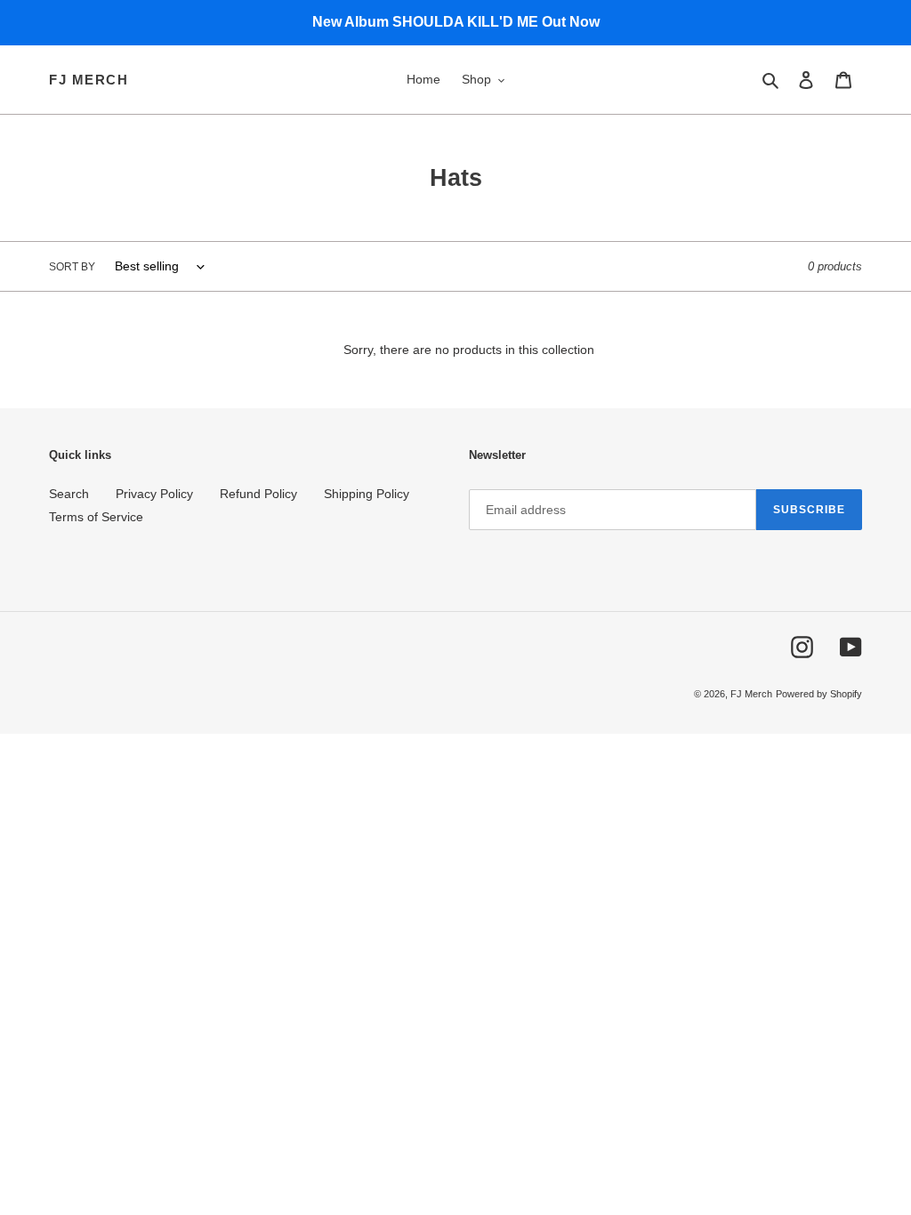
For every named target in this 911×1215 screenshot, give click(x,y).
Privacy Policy (154, 494)
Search (69, 494)
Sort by (72, 267)
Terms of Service (96, 517)
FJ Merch (88, 79)
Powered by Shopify (819, 693)
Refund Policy (258, 494)
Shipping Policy (366, 494)
